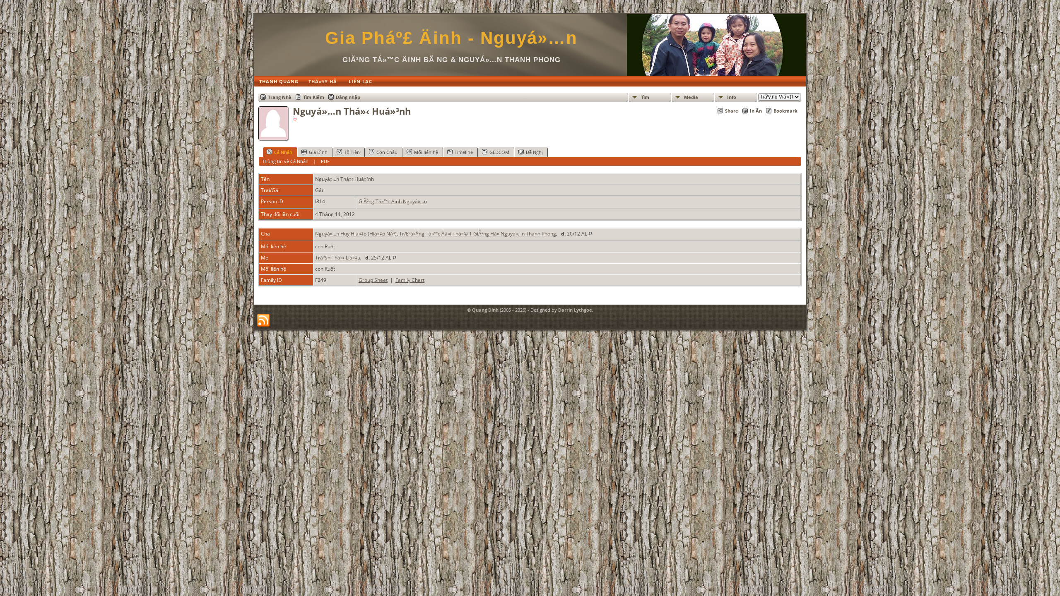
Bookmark (785, 111)
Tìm (645, 97)
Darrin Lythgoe (575, 310)
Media (691, 97)
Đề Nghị (534, 152)
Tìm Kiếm (313, 97)
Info (731, 97)
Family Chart (409, 280)
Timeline (464, 152)
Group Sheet (373, 280)
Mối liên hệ (426, 152)
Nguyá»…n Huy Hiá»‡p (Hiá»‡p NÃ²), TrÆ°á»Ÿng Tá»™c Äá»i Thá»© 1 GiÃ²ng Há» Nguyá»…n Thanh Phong (435, 233)
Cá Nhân (283, 152)
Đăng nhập (348, 97)
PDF (325, 161)
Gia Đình (318, 152)
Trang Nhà (280, 97)
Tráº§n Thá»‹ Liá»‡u (337, 257)
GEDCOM (499, 152)
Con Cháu (387, 152)
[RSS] (263, 320)
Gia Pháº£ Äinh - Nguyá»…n (451, 38)
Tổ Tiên (352, 152)
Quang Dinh (485, 310)
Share (731, 111)
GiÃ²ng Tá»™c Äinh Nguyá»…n (393, 201)
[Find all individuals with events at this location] (590, 233)
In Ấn (756, 111)
